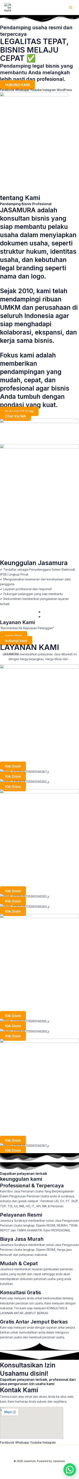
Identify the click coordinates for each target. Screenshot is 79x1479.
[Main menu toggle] (70, 7)
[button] (69, 1469)
